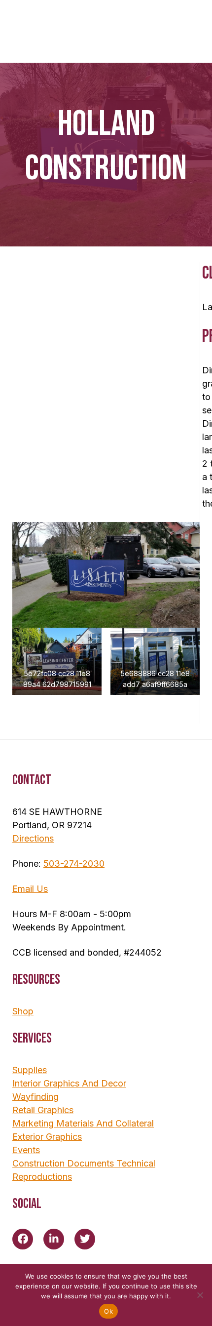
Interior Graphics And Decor (69, 1083)
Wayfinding (35, 1096)
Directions (33, 838)
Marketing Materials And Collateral (83, 1123)
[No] (200, 1295)
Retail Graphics (42, 1110)
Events (26, 1150)
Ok (108, 1311)
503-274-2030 (74, 863)
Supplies (29, 1070)
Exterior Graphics (47, 1136)
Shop (23, 1011)
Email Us (30, 889)
